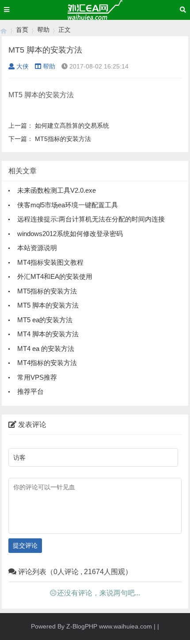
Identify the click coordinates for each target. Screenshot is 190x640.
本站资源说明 (37, 247)
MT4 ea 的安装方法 (45, 348)
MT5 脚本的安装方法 (48, 305)
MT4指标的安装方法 (47, 362)
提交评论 (25, 545)
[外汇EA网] (3, 29)
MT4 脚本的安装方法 (48, 334)
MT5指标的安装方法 (63, 138)
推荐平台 (30, 391)
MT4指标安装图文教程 (50, 262)
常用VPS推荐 (37, 377)
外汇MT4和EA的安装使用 (54, 276)
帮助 (43, 29)
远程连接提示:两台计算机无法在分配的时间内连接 (91, 219)
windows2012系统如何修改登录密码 (70, 233)
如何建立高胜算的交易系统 (72, 125)
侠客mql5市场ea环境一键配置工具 (67, 205)
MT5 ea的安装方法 (44, 320)
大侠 (22, 66)
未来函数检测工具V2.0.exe (56, 190)
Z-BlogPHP (81, 626)
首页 (22, 29)
